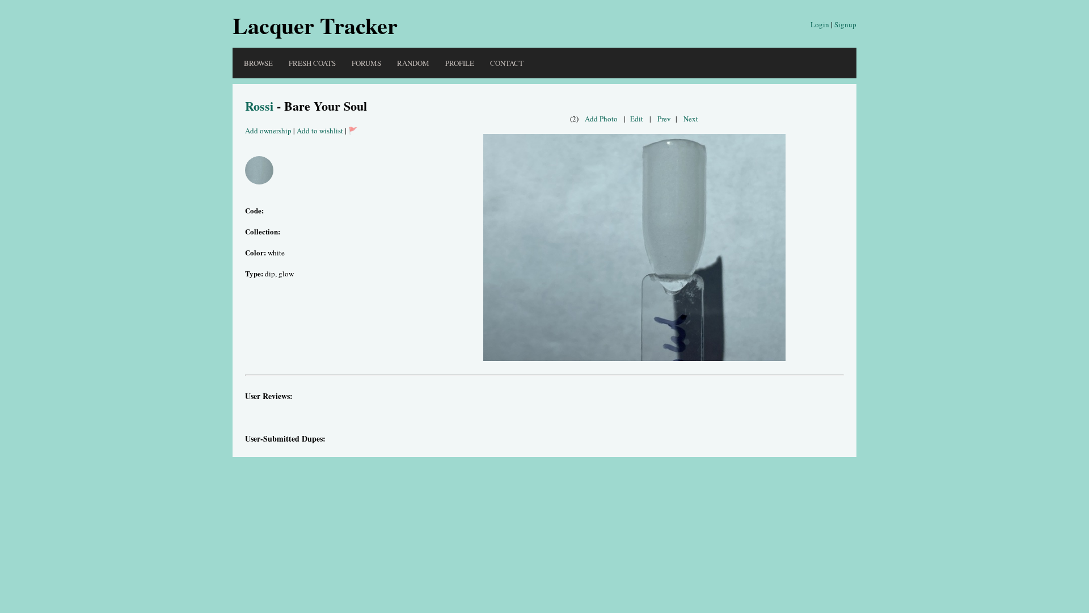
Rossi (259, 105)
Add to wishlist (320, 130)
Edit (636, 119)
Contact (507, 63)
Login (820, 24)
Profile (459, 63)
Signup (845, 24)
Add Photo (601, 119)
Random (413, 63)
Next (690, 119)
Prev (664, 119)
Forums (366, 63)
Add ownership (268, 130)
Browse (258, 63)
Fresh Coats (312, 63)
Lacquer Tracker (315, 25)
